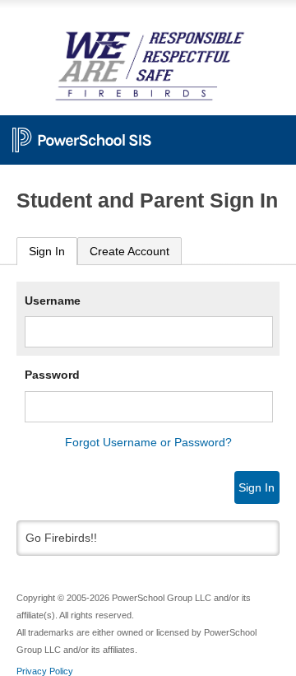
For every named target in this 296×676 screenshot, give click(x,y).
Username (53, 300)
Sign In (47, 251)
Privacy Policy (44, 671)
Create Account (129, 251)
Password (52, 374)
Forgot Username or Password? (148, 442)
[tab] (46, 251)
